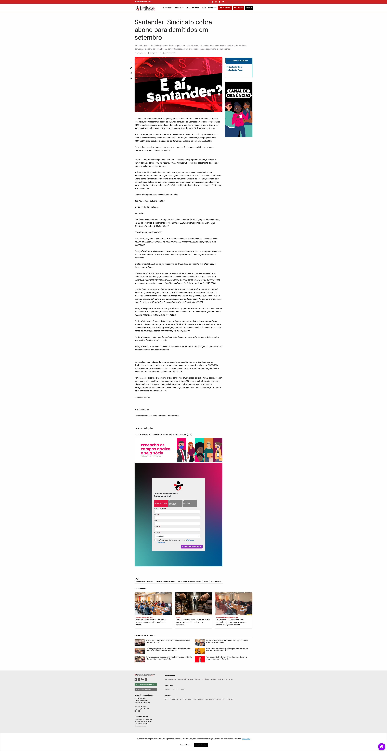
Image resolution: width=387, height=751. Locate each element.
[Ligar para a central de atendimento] (135, 711)
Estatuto (213, 679)
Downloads (205, 679)
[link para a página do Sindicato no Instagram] (216, 2)
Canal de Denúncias (225, 7)
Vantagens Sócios (193, 7)
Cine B (174, 689)
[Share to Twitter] (130, 68)
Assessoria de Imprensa (185, 679)
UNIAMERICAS (203, 699)
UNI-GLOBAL (192, 699)
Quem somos (229, 679)
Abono (206, 582)
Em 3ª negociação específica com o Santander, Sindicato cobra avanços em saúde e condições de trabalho (232, 622)
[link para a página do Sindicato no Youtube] (223, 2)
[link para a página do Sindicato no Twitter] (212, 2)
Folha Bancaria (246, 2)
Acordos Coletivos (170, 679)
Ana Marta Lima (216, 582)
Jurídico (229, 2)
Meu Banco (167, 7)
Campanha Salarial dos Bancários (189, 582)
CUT (166, 699)
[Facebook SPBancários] (139, 679)
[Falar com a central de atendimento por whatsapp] (139, 711)
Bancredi (167, 689)
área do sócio (238, 7)
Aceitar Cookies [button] (201, 745)
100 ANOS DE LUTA (143, 1)
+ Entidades (230, 699)
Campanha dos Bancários (144, 582)
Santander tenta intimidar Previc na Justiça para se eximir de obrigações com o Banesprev (193, 622)
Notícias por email (144, 689)
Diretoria (197, 679)
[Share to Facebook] (130, 63)
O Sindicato (178, 7)
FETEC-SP (183, 699)
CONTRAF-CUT (173, 699)
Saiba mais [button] (246, 739)
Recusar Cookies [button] (186, 745)
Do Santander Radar (234, 70)
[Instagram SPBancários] (146, 679)
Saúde (204, 7)
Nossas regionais (140, 726)
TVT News (181, 689)
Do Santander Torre (234, 67)
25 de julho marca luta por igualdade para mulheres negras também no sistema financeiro (227, 650)
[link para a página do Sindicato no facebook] (209, 2)
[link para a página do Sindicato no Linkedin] (219, 2)
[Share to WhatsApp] (130, 73)
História (220, 679)
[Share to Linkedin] (130, 78)
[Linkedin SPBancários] (142, 679)
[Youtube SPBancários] (149, 679)
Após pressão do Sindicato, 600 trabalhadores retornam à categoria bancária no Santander (226, 658)
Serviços (211, 7)
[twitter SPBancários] (136, 679)
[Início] (148, 8)
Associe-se (248, 7)
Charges (236, 2)
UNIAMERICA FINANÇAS (217, 699)
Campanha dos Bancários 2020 (165, 582)
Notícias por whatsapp (145, 684)
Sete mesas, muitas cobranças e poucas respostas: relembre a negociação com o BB (168, 641)
